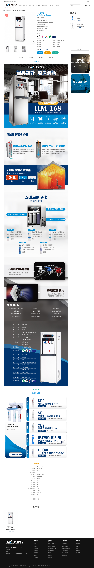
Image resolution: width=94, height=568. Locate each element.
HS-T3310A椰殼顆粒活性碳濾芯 (81, 32)
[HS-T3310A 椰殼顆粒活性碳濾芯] (72, 33)
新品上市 (78, 548)
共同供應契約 (51, 550)
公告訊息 (78, 546)
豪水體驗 (78, 553)
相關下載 (51, 58)
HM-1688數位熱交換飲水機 (10, 528)
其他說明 (31, 58)
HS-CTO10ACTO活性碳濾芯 (80, 40)
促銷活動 (78, 544)
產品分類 (25, 6)
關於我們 (31, 6)
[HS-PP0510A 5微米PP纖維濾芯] (72, 26)
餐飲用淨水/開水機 (52, 548)
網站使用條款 (65, 553)
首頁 (20, 6)
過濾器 (49, 553)
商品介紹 (21, 58)
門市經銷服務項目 (66, 548)
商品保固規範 (65, 546)
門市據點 (57, 6)
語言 (88, 1)
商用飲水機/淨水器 (10, 526)
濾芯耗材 (50, 555)
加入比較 (55, 52)
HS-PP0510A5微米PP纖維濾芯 (81, 25)
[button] (82, 6)
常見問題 (44, 6)
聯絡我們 (40, 52)
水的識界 (38, 6)
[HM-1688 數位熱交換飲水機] (10, 518)
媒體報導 (78, 550)
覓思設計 (35, 566)
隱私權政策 (64, 555)
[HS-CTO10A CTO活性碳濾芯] (72, 41)
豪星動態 (51, 6)
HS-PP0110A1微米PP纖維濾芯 (81, 17)
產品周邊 (50, 557)
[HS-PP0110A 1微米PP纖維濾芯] (72, 18)
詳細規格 (41, 58)
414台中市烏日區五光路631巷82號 (19, 553)
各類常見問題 (65, 550)
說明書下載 (64, 544)
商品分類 (9, 10)
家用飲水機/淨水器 (52, 546)
